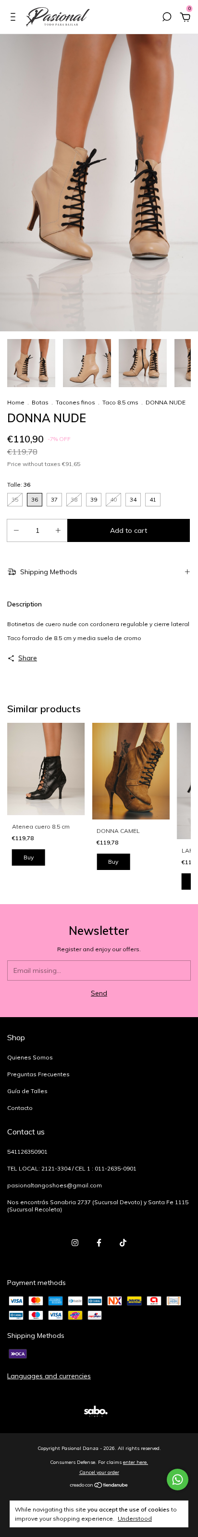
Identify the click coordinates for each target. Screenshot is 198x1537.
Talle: (18, 484)
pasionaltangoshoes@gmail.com (54, 1185)
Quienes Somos (30, 1057)
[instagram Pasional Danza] (75, 1243)
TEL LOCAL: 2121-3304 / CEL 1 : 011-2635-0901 (71, 1168)
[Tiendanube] (99, 1486)
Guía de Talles (27, 1091)
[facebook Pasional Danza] (99, 1243)
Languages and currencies (49, 1376)
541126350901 (27, 1151)
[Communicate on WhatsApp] (177, 1479)
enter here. (135, 1462)
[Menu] (14, 18)
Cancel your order (99, 1472)
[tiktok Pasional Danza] (123, 1243)
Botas (40, 402)
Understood (135, 1518)
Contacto (20, 1107)
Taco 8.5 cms (120, 402)
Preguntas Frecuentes (38, 1074)
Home (16, 402)
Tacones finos (75, 402)
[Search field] (167, 18)
